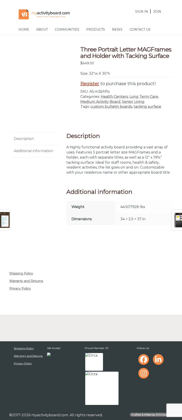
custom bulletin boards (111, 106)
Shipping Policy (21, 273)
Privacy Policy (20, 288)
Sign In (141, 12)
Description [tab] (24, 139)
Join (157, 12)
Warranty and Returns (26, 281)
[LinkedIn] (158, 359)
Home (23, 29)
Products (95, 29)
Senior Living (133, 102)
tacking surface (147, 106)
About (42, 29)
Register (89, 83)
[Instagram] (143, 373)
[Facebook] (143, 359)
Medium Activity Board (100, 102)
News (117, 29)
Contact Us (140, 29)
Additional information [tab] (33, 151)
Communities (67, 29)
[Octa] (102, 388)
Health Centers (114, 96)
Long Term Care (143, 96)
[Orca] (94, 362)
